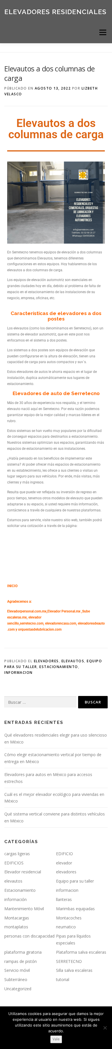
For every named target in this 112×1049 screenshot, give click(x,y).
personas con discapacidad (29, 936)
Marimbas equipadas (75, 908)
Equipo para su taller (75, 881)
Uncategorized (17, 988)
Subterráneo (15, 979)
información (15, 899)
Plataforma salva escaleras (81, 952)
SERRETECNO (69, 961)
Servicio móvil (17, 970)
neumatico (66, 927)
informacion (18, 672)
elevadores (46, 661)
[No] (105, 1028)
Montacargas (16, 918)
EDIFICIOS (14, 863)
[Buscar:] (40, 702)
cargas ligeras (17, 853)
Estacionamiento (58, 666)
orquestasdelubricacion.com (39, 629)
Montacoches (69, 918)
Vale (56, 1039)
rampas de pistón (20, 961)
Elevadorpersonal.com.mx (27, 611)
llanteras (64, 899)
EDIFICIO (64, 853)
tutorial (62, 979)
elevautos (72, 661)
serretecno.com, (32, 623)
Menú (102, 32)
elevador (64, 863)
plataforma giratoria (23, 952)
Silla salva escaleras (74, 970)
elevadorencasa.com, (61, 623)
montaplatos (16, 927)
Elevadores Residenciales (55, 11)
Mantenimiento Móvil (24, 908)
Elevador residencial (22, 872)
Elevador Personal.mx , (64, 611)
